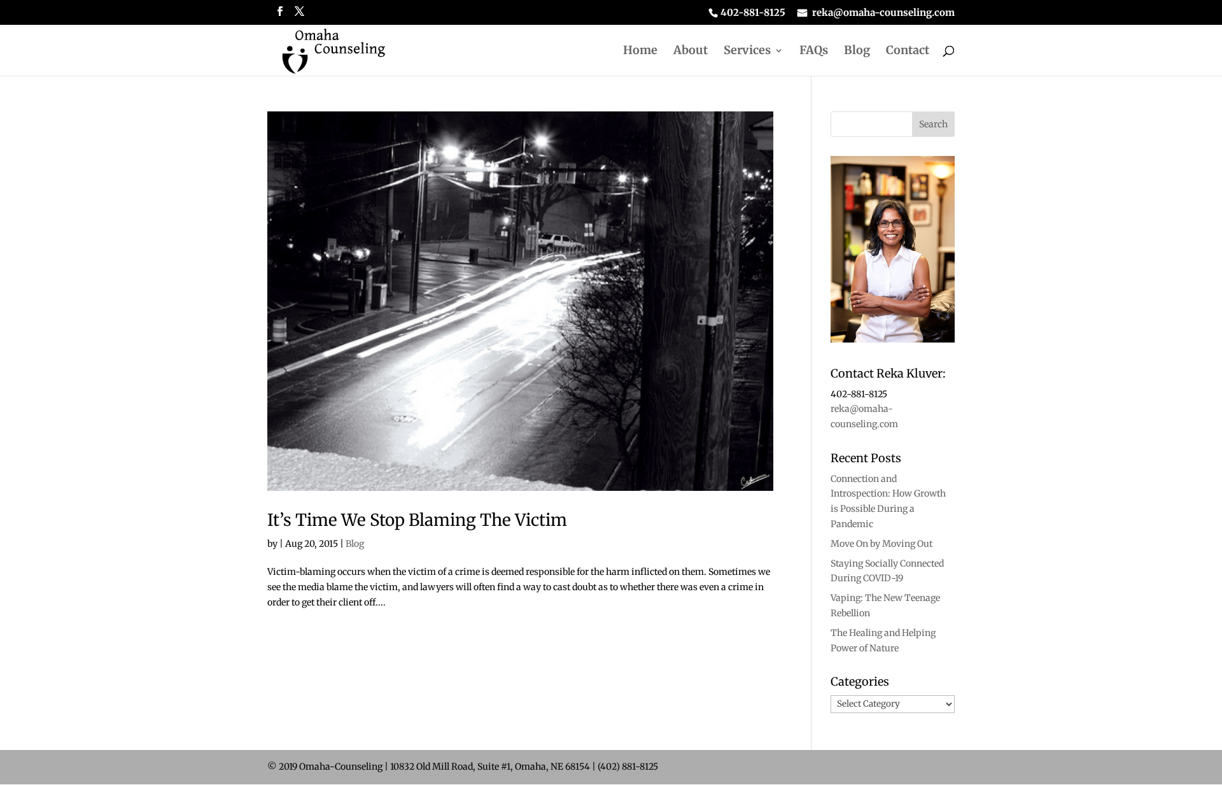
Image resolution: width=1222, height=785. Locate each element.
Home (640, 51)
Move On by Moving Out (881, 543)
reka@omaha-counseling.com (883, 13)
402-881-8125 (752, 13)
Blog (857, 51)
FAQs (813, 51)
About (690, 51)
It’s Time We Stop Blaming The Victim (417, 519)
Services (747, 51)
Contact (907, 51)
